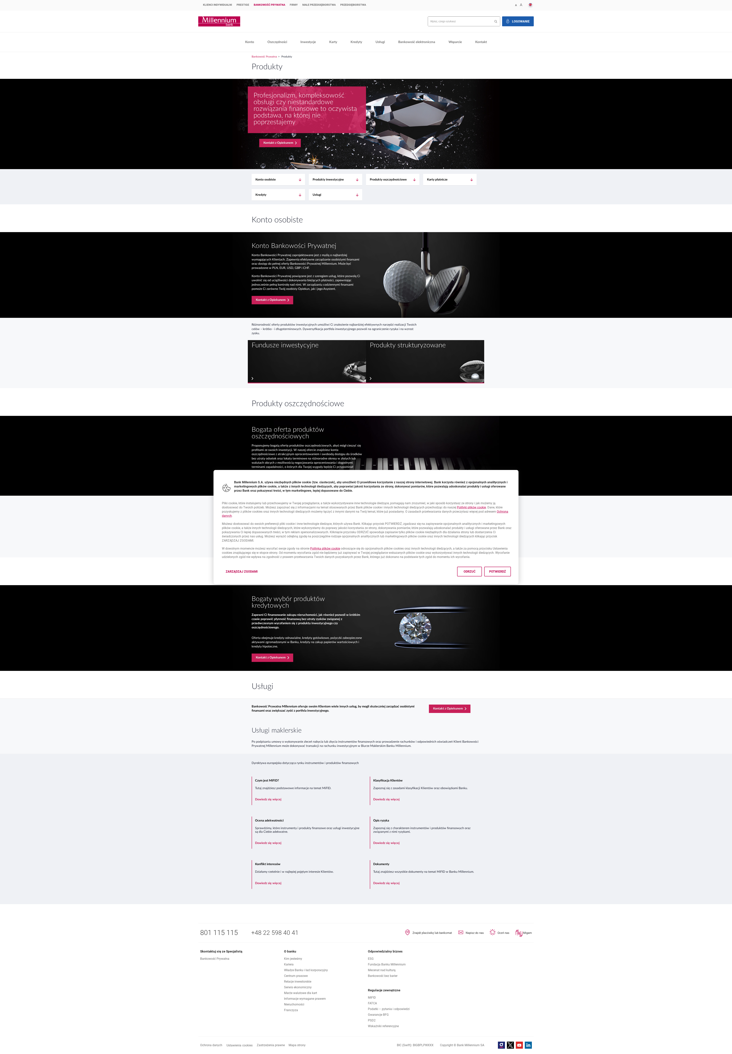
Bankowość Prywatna (269, 4)
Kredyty (356, 42)
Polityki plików (471, 507)
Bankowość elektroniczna (416, 42)
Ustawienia (239, 1045)
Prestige (243, 4)
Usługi (380, 42)
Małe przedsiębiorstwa (319, 4)
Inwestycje (308, 42)
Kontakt (481, 42)
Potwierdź (497, 571)
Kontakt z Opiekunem (278, 142)
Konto (249, 42)
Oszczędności (277, 42)
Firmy (294, 4)
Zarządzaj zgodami (244, 573)
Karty (333, 42)
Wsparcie (455, 42)
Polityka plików (325, 548)
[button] (530, 5)
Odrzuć (469, 571)
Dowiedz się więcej (268, 799)
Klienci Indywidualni (217, 4)
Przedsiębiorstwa (353, 4)
